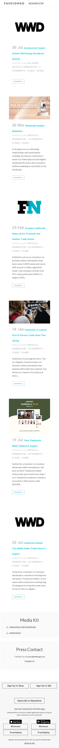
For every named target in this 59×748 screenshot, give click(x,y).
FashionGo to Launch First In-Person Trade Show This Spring (29, 335)
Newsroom (36, 3)
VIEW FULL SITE (29, 743)
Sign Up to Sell (43, 685)
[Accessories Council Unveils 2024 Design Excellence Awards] (29, 27)
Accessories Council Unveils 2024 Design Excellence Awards (28, 53)
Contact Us (29, 661)
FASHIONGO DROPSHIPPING (22, 627)
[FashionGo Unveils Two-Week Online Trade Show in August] (29, 522)
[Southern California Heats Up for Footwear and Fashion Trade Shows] (29, 207)
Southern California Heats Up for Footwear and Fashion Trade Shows (28, 233)
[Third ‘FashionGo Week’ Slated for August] (29, 416)
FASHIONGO (15, 633)
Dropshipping (16, 732)
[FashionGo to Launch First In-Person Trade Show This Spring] (29, 312)
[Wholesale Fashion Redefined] (29, 108)
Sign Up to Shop (15, 685)
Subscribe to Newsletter (29, 700)
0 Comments (35, 139)
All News (33, 63)
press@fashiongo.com (36, 656)
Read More (18, 81)
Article (16, 66)
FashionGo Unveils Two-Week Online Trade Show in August (28, 548)
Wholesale (15, 726)
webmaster (30, 66)
